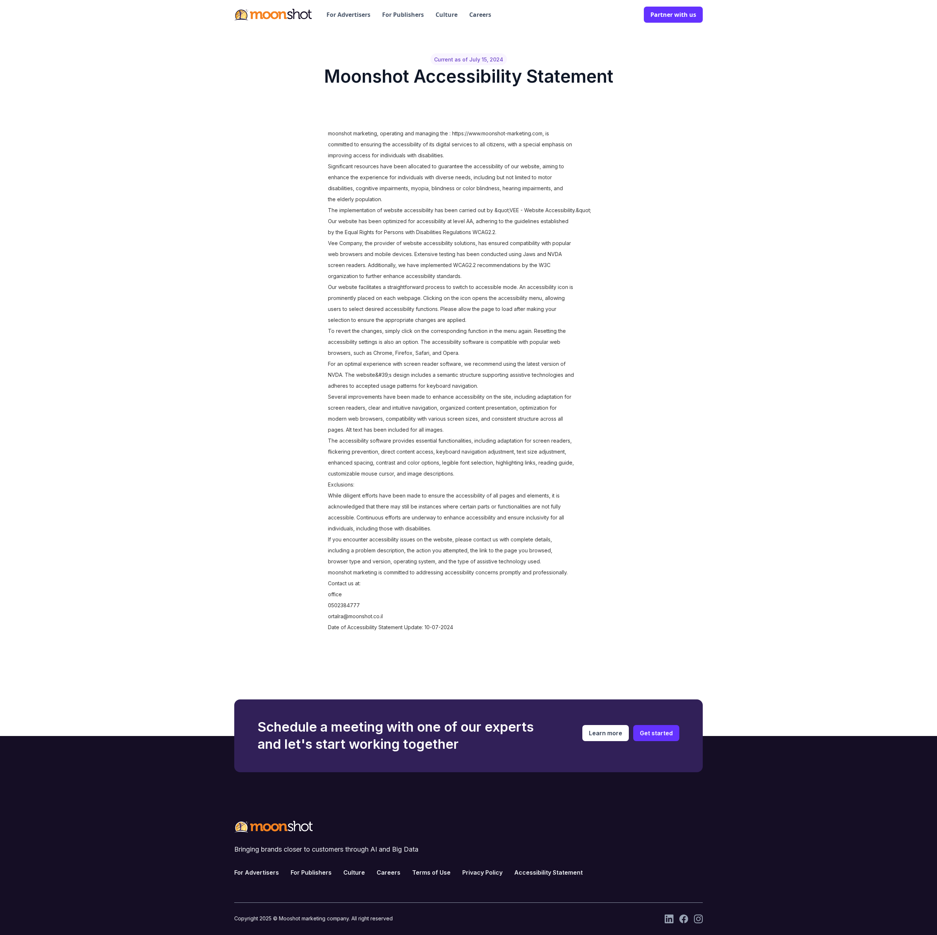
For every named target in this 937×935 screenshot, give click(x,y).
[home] (273, 14)
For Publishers (403, 15)
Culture (447, 15)
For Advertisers (348, 15)
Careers (480, 15)
